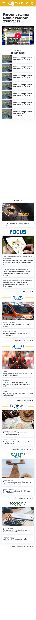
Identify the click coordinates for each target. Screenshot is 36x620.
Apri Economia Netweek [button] (21, 546)
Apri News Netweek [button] (23, 341)
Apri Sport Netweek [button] (23, 400)
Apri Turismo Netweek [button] (22, 449)
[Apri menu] (3, 3)
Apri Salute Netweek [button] (23, 498)
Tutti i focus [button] (26, 291)
